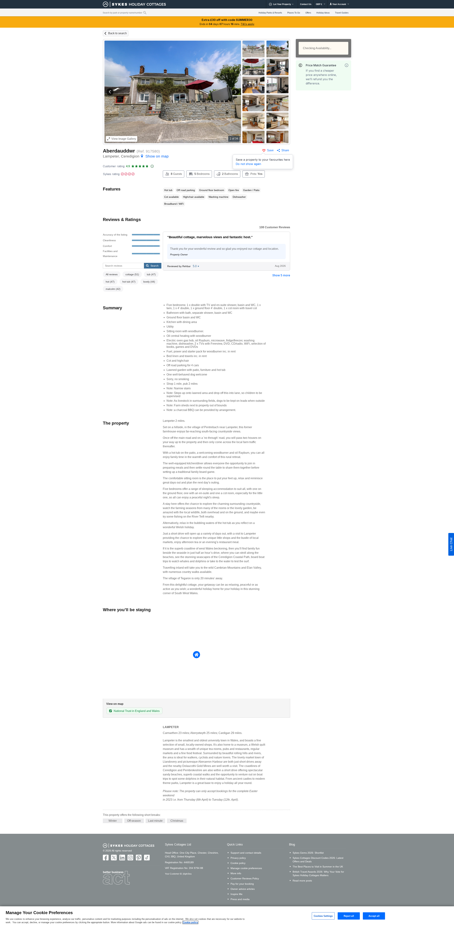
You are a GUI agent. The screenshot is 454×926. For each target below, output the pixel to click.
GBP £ (319, 4)
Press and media (240, 899)
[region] (227, 916)
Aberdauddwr (119, 151)
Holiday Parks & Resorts (270, 13)
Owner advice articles (243, 889)
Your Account (339, 4)
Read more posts (302, 880)
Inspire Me (236, 894)
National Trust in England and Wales (137, 710)
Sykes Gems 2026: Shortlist (308, 852)
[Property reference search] (144, 12)
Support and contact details (246, 852)
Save (270, 150)
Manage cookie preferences (246, 868)
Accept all (374, 915)
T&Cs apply (247, 24)
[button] (110, 91)
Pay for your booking (242, 883)
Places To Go (293, 13)
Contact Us (305, 4)
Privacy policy (238, 857)
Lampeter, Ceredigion (136, 156)
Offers (308, 13)
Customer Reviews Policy (245, 878)
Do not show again (248, 164)
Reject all (349, 915)
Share (285, 150)
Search (155, 265)
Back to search (117, 33)
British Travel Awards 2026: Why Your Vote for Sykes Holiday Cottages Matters (318, 873)
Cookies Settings (323, 915)
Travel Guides (341, 13)
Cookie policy (238, 863)
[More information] (346, 65)
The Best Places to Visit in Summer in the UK (318, 866)
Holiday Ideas (323, 13)
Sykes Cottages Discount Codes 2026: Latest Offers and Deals (318, 859)
